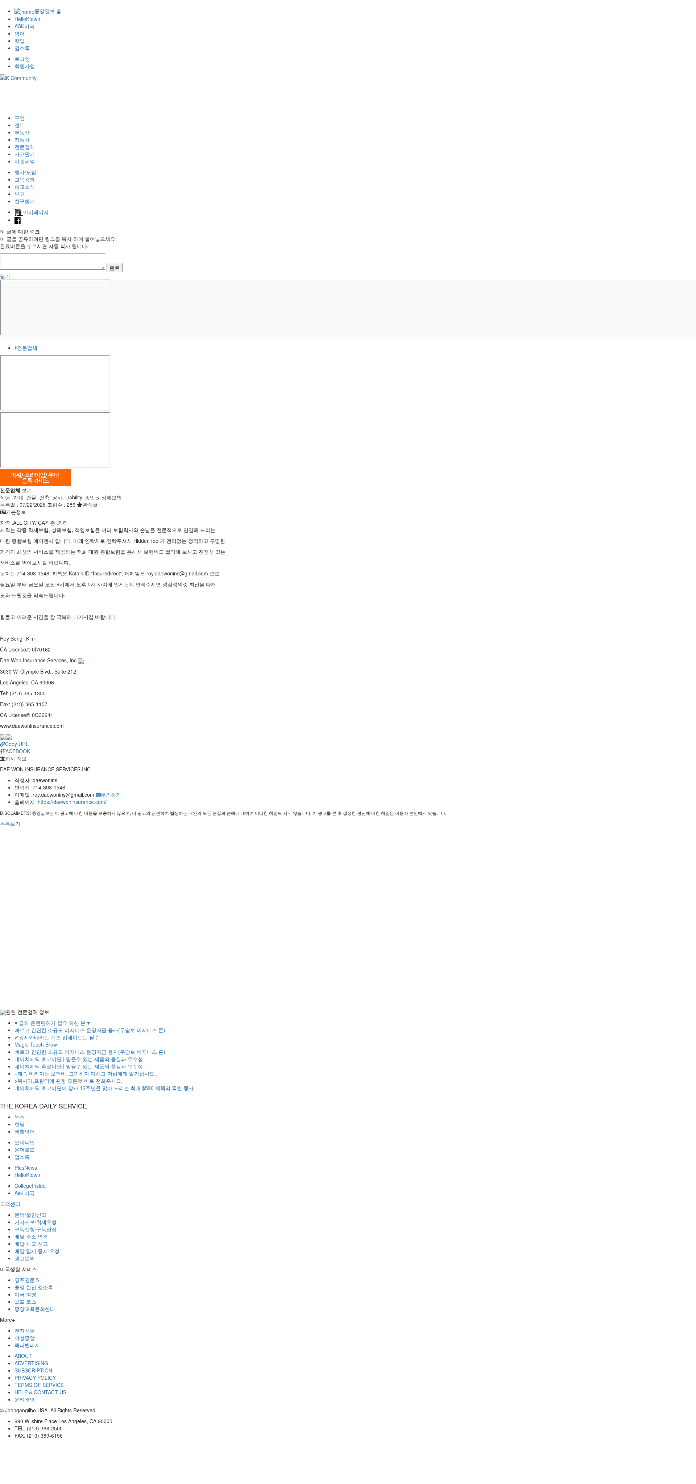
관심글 (90, 504)
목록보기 (10, 823)
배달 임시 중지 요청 (36, 1250)
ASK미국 (24, 26)
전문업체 (24, 146)
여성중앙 (24, 1337)
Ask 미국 (24, 1192)
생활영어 (24, 1131)
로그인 (22, 58)
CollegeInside (30, 1185)
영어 (19, 33)
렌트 (19, 125)
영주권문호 (27, 1279)
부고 (19, 193)
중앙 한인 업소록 (33, 1287)
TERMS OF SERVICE (39, 1384)
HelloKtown (27, 18)
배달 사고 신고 (31, 1243)
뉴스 (19, 1116)
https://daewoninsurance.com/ (72, 801)
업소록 (22, 47)
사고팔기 (24, 154)
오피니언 (24, 1142)
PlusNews (25, 1167)
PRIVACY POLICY (35, 1377)
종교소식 (24, 186)
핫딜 (19, 40)
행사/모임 (25, 172)
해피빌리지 (27, 1345)
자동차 (22, 139)
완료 (114, 267)
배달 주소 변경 (31, 1236)
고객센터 (10, 1203)
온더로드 (24, 1149)
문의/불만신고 (30, 1214)
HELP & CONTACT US (40, 1392)
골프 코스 (25, 1301)
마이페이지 (36, 211)
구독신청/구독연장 (35, 1229)
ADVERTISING (31, 1363)
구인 (19, 117)
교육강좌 (24, 179)
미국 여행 (25, 1294)
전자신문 (24, 1330)
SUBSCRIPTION (33, 1370)
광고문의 (24, 1258)
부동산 (22, 132)
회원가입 (24, 66)
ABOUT (23, 1355)
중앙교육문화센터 (34, 1308)
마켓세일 (24, 161)
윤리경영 (24, 1399)
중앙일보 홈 (47, 10)
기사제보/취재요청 (35, 1221)
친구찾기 (24, 201)
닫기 (5, 276)
